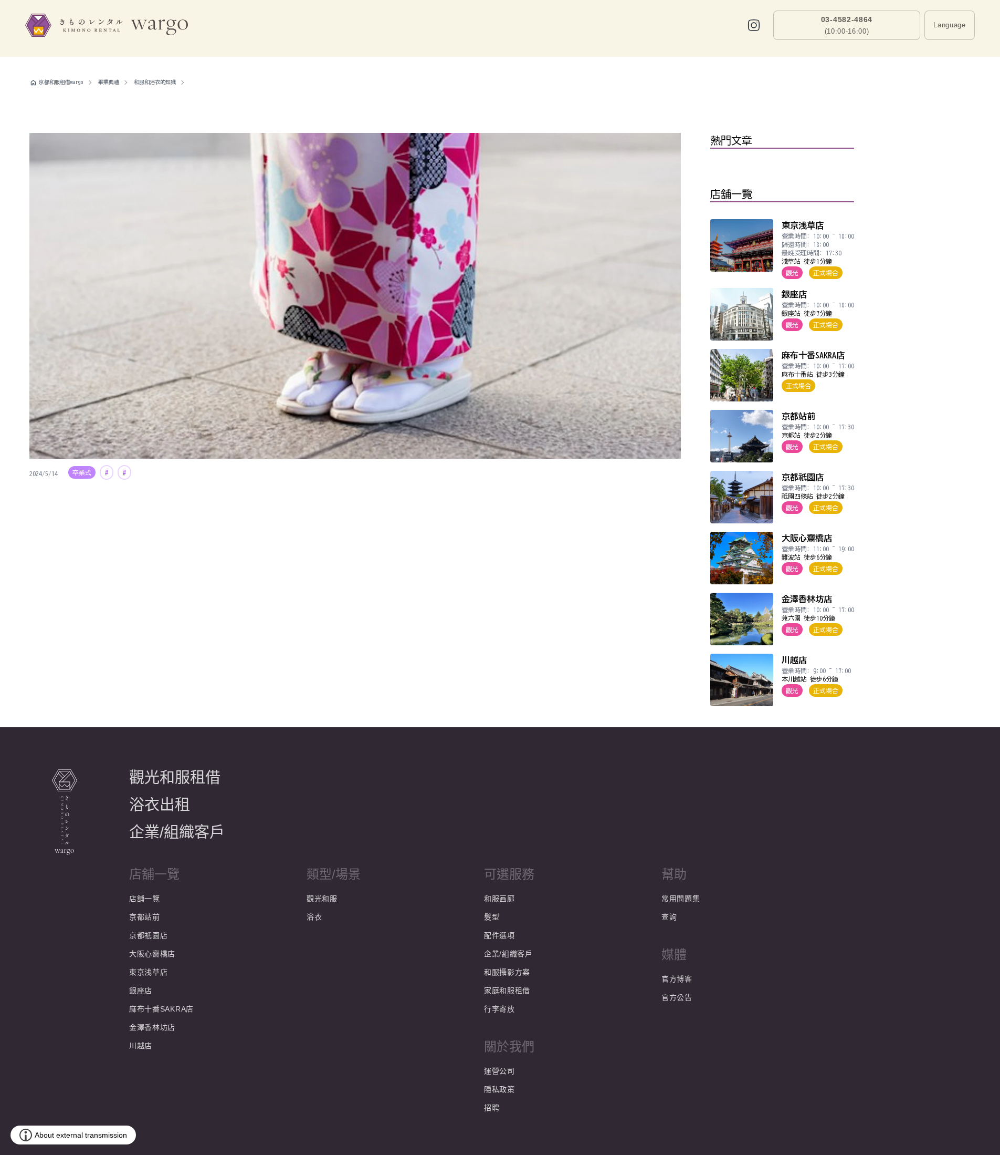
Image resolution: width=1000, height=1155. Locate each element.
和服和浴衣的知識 (155, 82)
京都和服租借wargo (61, 82)
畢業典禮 (108, 82)
